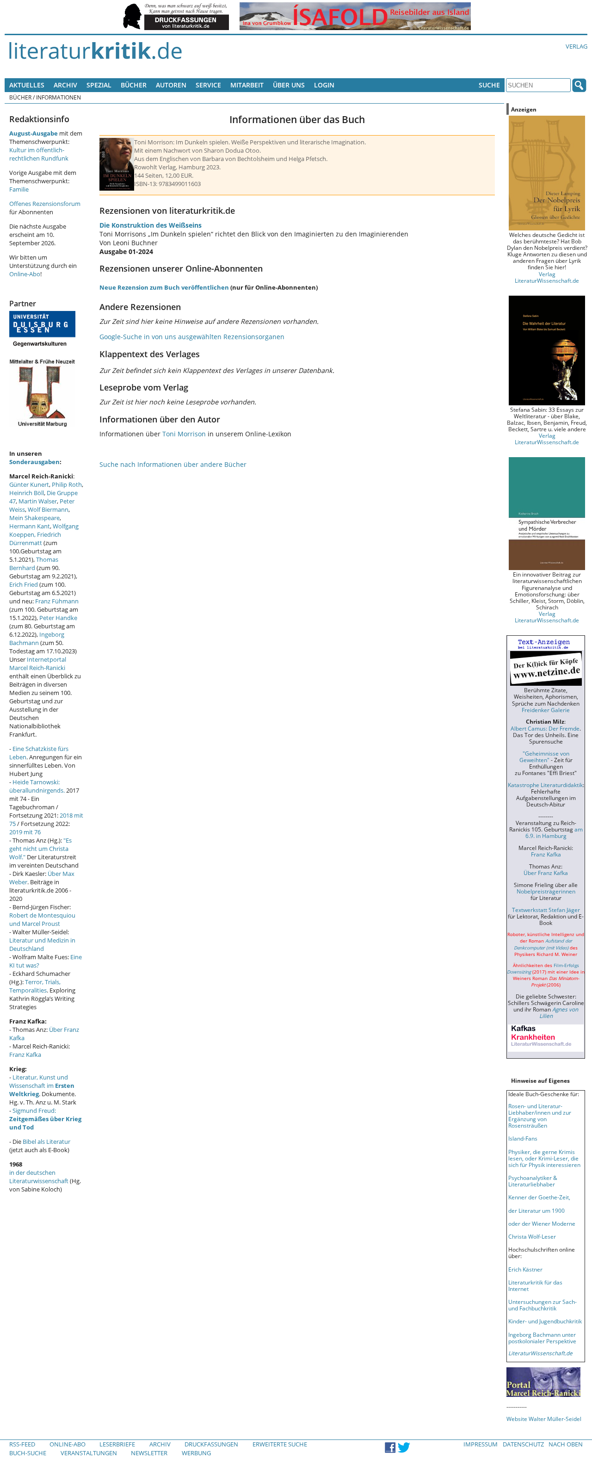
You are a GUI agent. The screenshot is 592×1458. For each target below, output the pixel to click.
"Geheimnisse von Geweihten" (544, 756)
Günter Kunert (29, 484)
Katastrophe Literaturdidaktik (545, 784)
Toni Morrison (184, 433)
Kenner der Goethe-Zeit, (539, 1197)
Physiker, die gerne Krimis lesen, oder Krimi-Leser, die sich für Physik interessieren (544, 1158)
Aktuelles (26, 85)
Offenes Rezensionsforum (44, 203)
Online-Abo (24, 274)
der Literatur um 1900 (536, 1210)
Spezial (98, 85)
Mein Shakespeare (34, 518)
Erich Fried (23, 584)
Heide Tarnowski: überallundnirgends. (37, 786)
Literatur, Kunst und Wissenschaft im (41, 1085)
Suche (489, 85)
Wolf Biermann (48, 509)
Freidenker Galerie (546, 709)
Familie (19, 189)
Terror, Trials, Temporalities (35, 986)
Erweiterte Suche (280, 1444)
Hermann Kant (29, 526)
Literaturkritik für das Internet (535, 1285)
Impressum (480, 1444)
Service (208, 85)
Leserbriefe (117, 1444)
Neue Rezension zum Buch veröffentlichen (164, 287)
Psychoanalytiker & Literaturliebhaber (532, 1181)
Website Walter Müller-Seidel (543, 1418)
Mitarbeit (247, 85)
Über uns (289, 85)
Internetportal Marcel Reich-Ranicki (37, 663)
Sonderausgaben (34, 462)
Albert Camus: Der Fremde (545, 728)
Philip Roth (67, 484)
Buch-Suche (27, 1453)
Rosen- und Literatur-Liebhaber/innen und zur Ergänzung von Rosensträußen (539, 1115)
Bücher (134, 85)
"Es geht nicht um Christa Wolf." (40, 848)
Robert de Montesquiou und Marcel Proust (42, 919)
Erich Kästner (525, 1269)
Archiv (65, 85)
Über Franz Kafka (546, 872)
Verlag (576, 46)
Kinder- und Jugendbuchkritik (545, 1321)
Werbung (196, 1453)
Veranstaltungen (89, 1453)
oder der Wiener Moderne (541, 1223)
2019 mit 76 (25, 832)
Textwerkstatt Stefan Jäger (546, 909)
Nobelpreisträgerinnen (546, 891)
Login (324, 85)
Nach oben (566, 1444)
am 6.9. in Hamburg (554, 832)
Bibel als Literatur (46, 1141)
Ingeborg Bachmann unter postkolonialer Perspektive (542, 1338)
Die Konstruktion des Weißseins (150, 225)
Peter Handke (58, 618)
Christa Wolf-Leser (532, 1236)
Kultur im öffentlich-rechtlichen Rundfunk (38, 154)
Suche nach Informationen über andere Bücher (173, 464)
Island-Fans (522, 1138)
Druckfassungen (211, 1444)
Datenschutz (523, 1444)
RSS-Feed (22, 1444)
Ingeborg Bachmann (36, 638)
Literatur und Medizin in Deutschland (42, 944)
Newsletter (149, 1453)
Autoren (171, 85)
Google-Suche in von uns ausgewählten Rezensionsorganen (191, 336)
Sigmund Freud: (45, 1118)
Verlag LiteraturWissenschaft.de (547, 277)
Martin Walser (37, 501)
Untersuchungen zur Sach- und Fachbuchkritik (542, 1305)
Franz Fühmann (57, 601)
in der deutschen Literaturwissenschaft (38, 1176)
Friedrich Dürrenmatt (35, 538)
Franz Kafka (25, 1054)
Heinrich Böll (26, 493)
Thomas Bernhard (33, 563)
